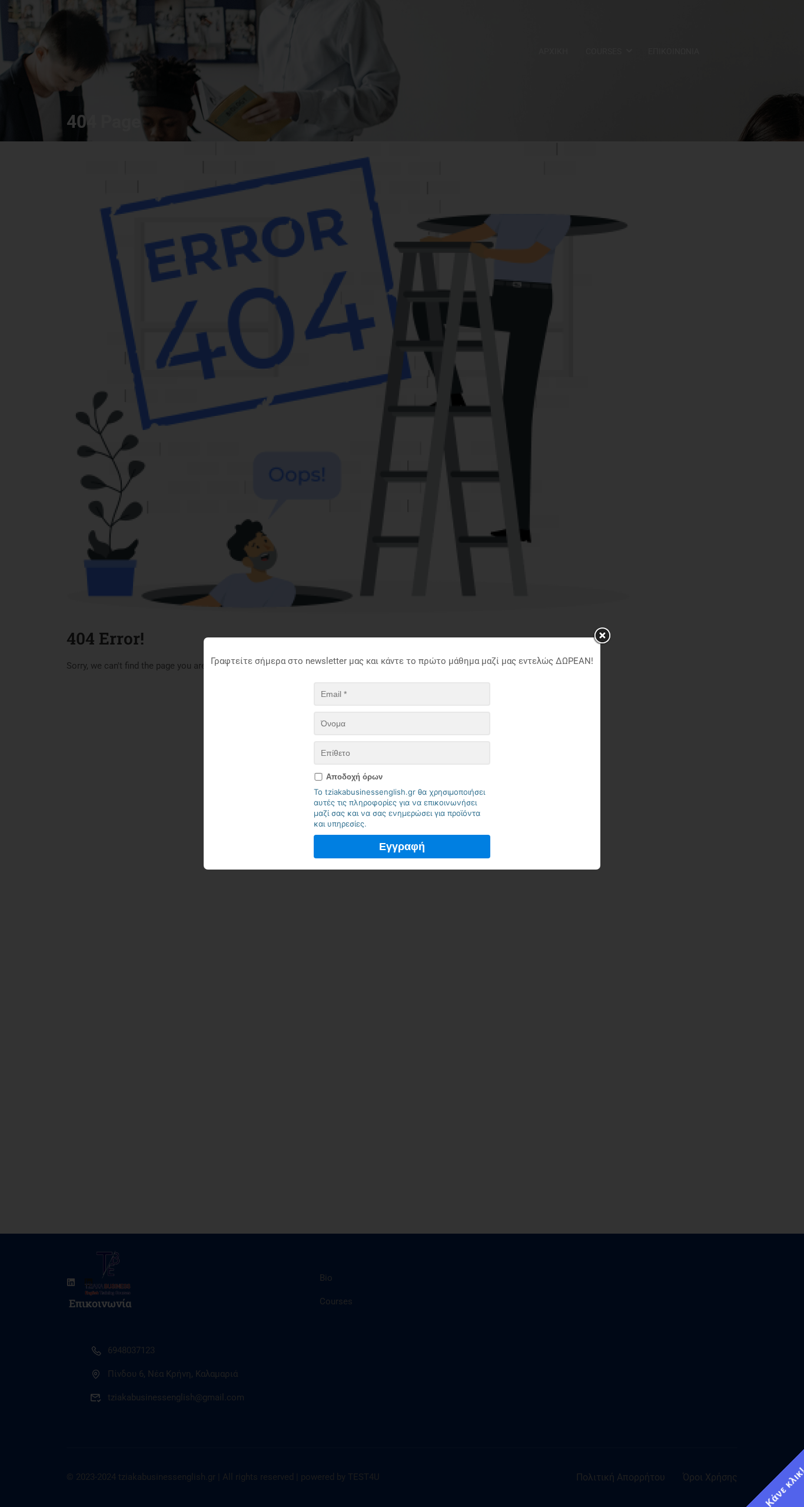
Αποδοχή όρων (354, 777)
